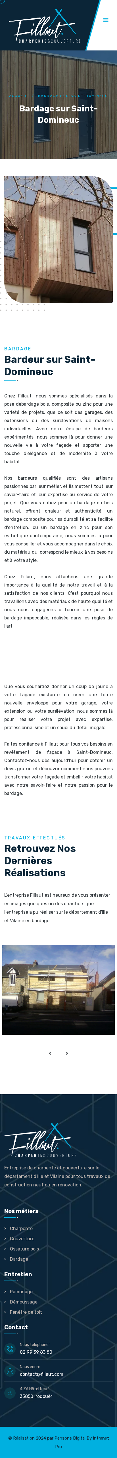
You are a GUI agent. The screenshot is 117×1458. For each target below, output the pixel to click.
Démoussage (23, 1302)
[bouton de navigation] (50, 1053)
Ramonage (21, 1291)
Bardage (91, 992)
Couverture (22, 1238)
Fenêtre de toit (26, 1312)
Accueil (18, 96)
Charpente (21, 1228)
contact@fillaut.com (41, 1374)
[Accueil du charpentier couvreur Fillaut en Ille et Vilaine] (54, 26)
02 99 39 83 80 (36, 1352)
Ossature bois (24, 1249)
